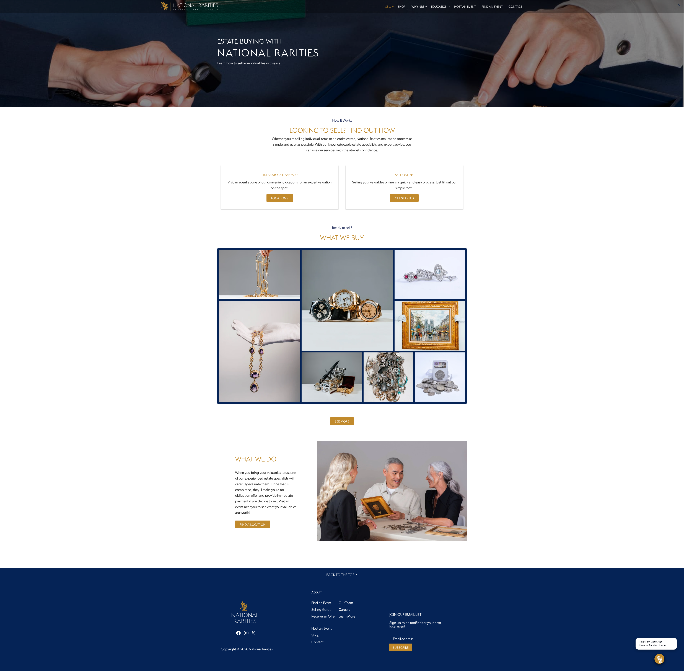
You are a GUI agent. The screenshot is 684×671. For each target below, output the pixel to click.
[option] (342, 53)
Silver (388, 375)
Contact (317, 641)
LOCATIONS (279, 198)
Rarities (331, 375)
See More (342, 421)
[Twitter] (253, 632)
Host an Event (321, 628)
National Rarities (261, 649)
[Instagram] (246, 633)
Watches (347, 298)
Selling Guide (321, 609)
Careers (344, 609)
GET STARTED (404, 198)
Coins (440, 375)
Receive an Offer (323, 616)
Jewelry (430, 273)
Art (430, 324)
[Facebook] (238, 632)
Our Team (346, 602)
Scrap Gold (259, 273)
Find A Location (253, 524)
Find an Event (321, 602)
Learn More (347, 616)
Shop (315, 635)
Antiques (259, 350)
